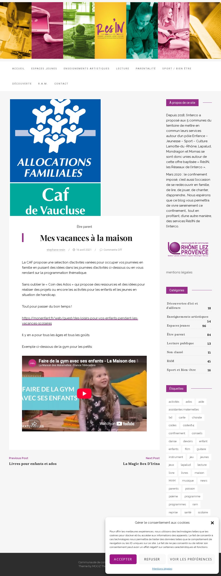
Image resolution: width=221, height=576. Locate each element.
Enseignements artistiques (187, 317)
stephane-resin (56, 249)
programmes (177, 504)
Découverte (22, 83)
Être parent (84, 226)
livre (171, 472)
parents (173, 488)
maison (199, 472)
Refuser (152, 559)
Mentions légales (162, 568)
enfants (173, 449)
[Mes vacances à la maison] (55, 157)
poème (173, 496)
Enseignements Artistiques (87, 68)
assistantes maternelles (184, 409)
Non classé (175, 352)
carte (182, 417)
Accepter (123, 559)
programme (192, 496)
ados (189, 401)
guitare (201, 449)
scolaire (203, 512)
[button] (212, 523)
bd (170, 417)
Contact (61, 83)
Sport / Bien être (176, 68)
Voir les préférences (191, 559)
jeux (171, 464)
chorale (197, 417)
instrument (176, 457)
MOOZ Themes (102, 566)
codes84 (188, 425)
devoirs (188, 441)
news (203, 480)
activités (174, 401)
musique (188, 480)
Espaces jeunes (44, 68)
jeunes (204, 457)
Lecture (122, 68)
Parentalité (146, 68)
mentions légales (179, 272)
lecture (202, 464)
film (187, 449)
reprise (173, 512)
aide (201, 401)
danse (173, 441)
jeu (192, 457)
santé (187, 512)
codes (172, 425)
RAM (170, 361)
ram (195, 504)
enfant (203, 441)
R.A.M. (43, 83)
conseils (197, 433)
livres (184, 472)
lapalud (186, 464)
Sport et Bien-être (181, 370)
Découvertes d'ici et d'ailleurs (182, 306)
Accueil (18, 68)
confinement (177, 433)
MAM (172, 480)
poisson (190, 488)
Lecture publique (180, 343)
